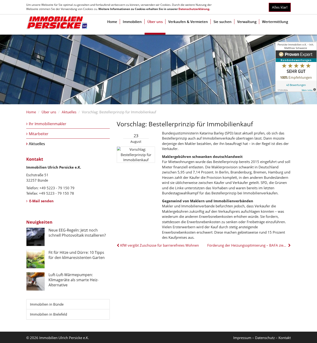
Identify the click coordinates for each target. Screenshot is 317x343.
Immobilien (132, 21)
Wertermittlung (275, 21)
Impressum (242, 337)
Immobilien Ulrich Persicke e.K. (64, 337)
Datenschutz (265, 337)
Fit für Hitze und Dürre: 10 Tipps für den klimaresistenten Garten (77, 255)
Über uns (155, 21)
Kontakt (284, 337)
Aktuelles (69, 112)
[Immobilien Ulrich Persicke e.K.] (56, 22)
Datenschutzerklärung (193, 9)
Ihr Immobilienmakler (47, 123)
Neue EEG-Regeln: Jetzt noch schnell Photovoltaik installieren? (77, 233)
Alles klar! (280, 7)
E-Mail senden (41, 201)
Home (112, 21)
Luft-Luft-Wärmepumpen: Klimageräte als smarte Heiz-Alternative (73, 280)
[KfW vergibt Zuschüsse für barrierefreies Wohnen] (118, 245)
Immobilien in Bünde (47, 304)
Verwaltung (246, 21)
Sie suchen (222, 21)
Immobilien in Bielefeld (48, 314)
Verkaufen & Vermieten (188, 21)
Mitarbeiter (39, 133)
